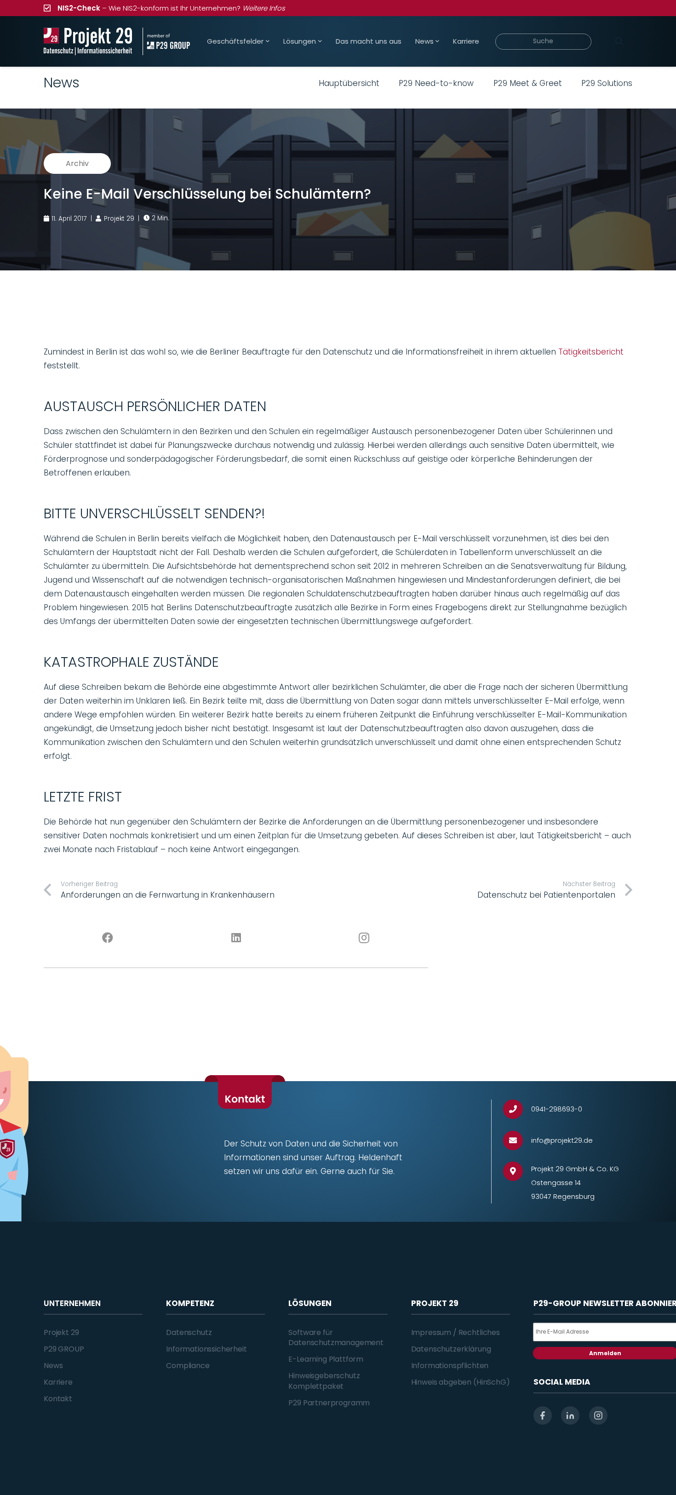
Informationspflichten (450, 1365)
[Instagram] (364, 938)
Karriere (58, 1382)
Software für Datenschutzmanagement (336, 1337)
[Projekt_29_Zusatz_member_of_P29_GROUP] (166, 41)
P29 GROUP (64, 1349)
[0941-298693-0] (517, 1109)
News (53, 1365)
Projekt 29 (61, 1332)
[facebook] (542, 1415)
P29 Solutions (606, 83)
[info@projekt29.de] (517, 1141)
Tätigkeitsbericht (591, 351)
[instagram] (598, 1415)
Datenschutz (189, 1332)
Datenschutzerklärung (451, 1349)
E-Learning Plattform (325, 1359)
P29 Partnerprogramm (329, 1403)
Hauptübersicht (349, 83)
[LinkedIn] (236, 938)
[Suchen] (619, 41)
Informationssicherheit (206, 1349)
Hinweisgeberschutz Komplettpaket (324, 1380)
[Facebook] (108, 938)
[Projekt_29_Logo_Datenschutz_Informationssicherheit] (88, 41)
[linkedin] (570, 1415)
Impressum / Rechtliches (455, 1332)
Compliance (187, 1365)
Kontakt (58, 1398)
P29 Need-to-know (436, 83)
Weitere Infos (263, 8)
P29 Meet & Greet (527, 83)
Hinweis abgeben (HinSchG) (460, 1382)
